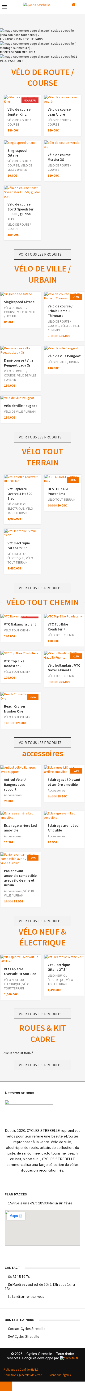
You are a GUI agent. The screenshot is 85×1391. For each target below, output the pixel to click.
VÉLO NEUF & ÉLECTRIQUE (42, 937)
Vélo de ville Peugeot (64, 356)
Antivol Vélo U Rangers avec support (15, 784)
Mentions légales (60, 1375)
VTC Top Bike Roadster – (14, 663)
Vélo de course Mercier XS (59, 157)
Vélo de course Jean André (59, 111)
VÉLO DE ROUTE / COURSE (42, 77)
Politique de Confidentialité (21, 1370)
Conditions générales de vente (23, 1375)
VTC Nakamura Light (20, 624)
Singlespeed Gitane (17, 152)
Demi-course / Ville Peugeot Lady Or (18, 362)
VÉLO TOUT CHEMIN (42, 602)
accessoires (42, 753)
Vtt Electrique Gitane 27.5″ (19, 545)
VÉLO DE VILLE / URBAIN (20, 167)
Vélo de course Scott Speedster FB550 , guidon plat (21, 211)
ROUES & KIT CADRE (42, 1033)
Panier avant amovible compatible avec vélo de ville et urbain (20, 878)
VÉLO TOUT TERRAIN (42, 457)
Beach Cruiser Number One (15, 708)
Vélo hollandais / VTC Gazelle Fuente (64, 667)
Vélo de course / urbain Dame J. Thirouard (60, 311)
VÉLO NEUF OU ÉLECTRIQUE (17, 506)
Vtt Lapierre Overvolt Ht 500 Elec (20, 494)
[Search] (80, 7)
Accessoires (13, 795)
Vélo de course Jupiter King (19, 111)
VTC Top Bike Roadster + (58, 626)
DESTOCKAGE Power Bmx (58, 491)
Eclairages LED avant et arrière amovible (64, 782)
